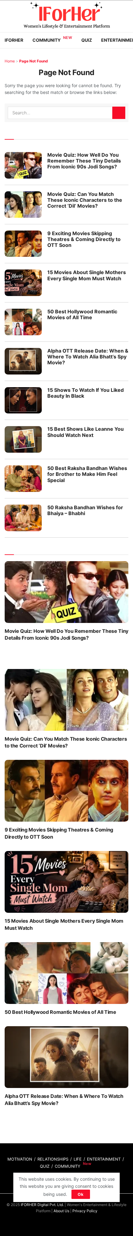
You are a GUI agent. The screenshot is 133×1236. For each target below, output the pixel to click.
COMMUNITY (67, 1166)
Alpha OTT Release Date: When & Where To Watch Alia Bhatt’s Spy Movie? (87, 357)
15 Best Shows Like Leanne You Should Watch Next (85, 432)
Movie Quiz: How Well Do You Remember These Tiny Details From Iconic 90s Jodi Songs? (84, 161)
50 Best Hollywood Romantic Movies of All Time (82, 314)
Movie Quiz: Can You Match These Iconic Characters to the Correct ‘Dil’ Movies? (84, 200)
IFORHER (14, 40)
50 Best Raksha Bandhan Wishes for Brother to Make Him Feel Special (87, 474)
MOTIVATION (19, 1159)
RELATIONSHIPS (52, 1159)
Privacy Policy (84, 1210)
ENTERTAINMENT (104, 1159)
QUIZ (44, 1166)
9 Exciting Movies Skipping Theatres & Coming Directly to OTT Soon (84, 239)
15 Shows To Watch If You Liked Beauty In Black (85, 393)
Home (10, 61)
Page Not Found (33, 61)
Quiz (86, 40)
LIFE (78, 1159)
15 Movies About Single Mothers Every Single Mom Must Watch (86, 275)
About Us (61, 1210)
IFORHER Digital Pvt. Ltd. (42, 1204)
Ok (81, 1194)
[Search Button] (118, 113)
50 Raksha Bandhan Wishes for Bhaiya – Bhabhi (85, 510)
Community (46, 40)
